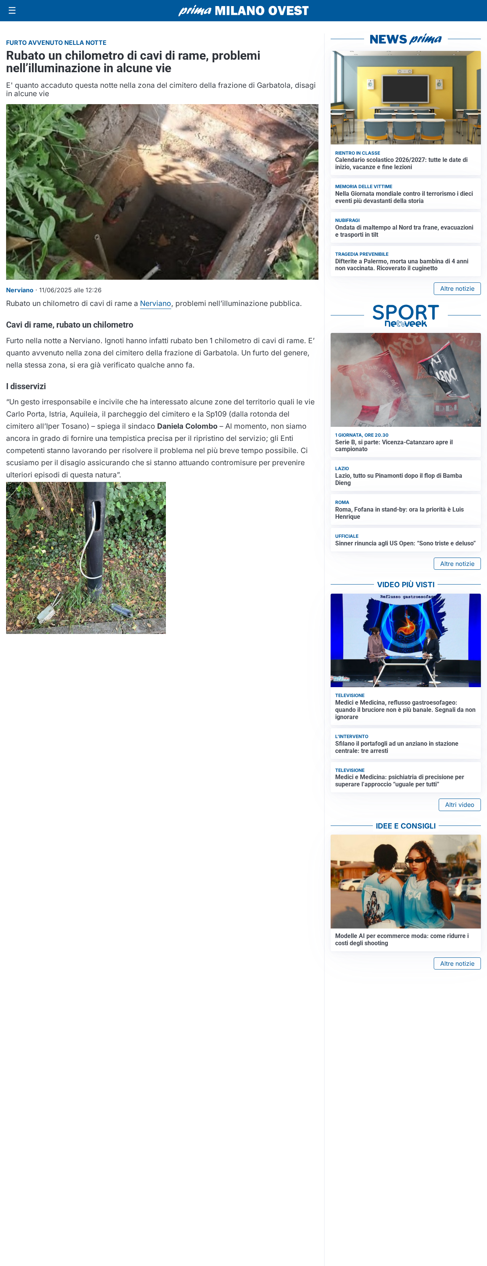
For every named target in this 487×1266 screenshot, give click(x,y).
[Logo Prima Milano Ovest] (243, 10)
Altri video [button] (459, 804)
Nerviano (155, 303)
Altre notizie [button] (457, 288)
